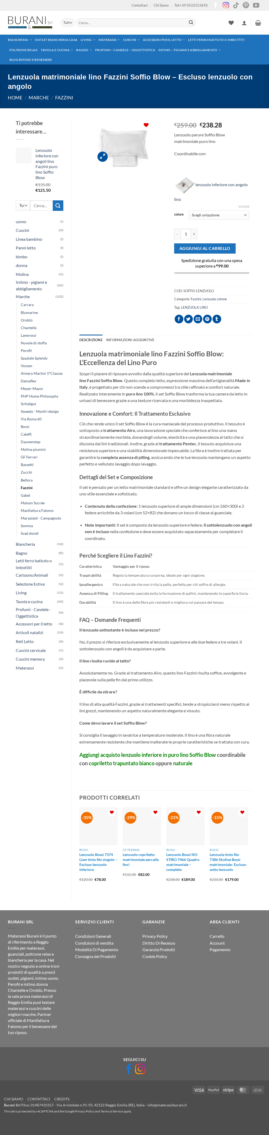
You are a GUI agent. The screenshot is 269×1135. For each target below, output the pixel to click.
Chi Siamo (161, 5)
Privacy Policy (155, 936)
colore (179, 214)
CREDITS (61, 1099)
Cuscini (129, 40)
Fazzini (64, 97)
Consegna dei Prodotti (95, 956)
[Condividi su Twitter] (188, 319)
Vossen (26, 365)
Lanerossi (28, 335)
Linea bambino (29, 239)
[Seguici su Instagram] (226, 5)
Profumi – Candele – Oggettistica (125, 50)
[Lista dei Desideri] (231, 23)
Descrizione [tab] (90, 340)
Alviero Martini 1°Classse (42, 373)
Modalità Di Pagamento (96, 949)
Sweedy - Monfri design (40, 411)
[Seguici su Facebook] (216, 5)
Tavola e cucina (55, 50)
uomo (21, 221)
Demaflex (28, 381)
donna (21, 265)
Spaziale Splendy (34, 358)
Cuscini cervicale (31, 650)
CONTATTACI (38, 1099)
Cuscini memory (30, 658)
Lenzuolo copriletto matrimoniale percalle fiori (141, 859)
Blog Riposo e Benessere (30, 60)
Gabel (25, 495)
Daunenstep (30, 442)
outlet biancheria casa (56, 40)
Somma (27, 525)
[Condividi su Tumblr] (217, 319)
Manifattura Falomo (37, 510)
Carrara (27, 304)
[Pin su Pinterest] (207, 319)
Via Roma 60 (31, 419)
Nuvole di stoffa (34, 343)
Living (86, 40)
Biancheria (18, 40)
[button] (244, 23)
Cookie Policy (154, 956)
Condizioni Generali (93, 936)
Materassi (107, 40)
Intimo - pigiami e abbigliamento (31, 285)
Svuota (244, 206)
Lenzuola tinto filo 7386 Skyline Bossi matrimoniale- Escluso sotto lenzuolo (228, 861)
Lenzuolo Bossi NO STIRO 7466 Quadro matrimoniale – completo (182, 861)
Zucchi (26, 472)
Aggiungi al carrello (204, 248)
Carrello (217, 936)
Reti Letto (25, 641)
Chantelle (29, 327)
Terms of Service (112, 1111)
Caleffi (26, 434)
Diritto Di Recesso (158, 942)
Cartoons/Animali (32, 574)
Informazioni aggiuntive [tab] (130, 340)
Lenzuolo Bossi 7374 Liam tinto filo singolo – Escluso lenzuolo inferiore (98, 861)
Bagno (82, 50)
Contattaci (140, 5)
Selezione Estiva (30, 583)
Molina (22, 274)
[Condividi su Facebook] (179, 319)
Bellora (27, 480)
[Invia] (191, 22)
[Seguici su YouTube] (256, 5)
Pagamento (220, 949)
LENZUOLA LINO (194, 307)
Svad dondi (30, 533)
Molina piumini (33, 449)
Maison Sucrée (33, 503)
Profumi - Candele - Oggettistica (33, 613)
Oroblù (27, 320)
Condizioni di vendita (94, 942)
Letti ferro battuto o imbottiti (216, 40)
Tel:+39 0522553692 (191, 5)
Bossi (25, 426)
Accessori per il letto (162, 40)
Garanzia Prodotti (158, 949)
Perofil (26, 350)
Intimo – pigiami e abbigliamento (188, 50)
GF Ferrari (29, 457)
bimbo (21, 256)
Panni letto (26, 247)
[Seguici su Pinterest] (246, 5)
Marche (39, 97)
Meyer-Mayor (32, 388)
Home (15, 97)
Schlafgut (28, 403)
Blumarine (29, 312)
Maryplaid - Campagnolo (41, 518)
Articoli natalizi (29, 632)
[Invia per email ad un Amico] (198, 319)
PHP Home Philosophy (39, 396)
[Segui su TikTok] (236, 5)
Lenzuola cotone (215, 299)
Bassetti (27, 464)
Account (217, 942)
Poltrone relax (23, 50)
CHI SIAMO (13, 1099)
